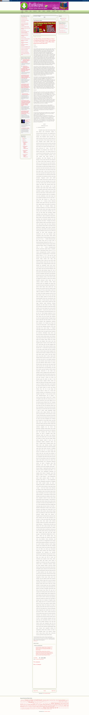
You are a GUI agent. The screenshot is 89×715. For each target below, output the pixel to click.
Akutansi (27, 700)
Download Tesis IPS (24, 17)
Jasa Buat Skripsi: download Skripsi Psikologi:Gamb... (25, 148)
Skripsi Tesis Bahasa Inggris (25, 26)
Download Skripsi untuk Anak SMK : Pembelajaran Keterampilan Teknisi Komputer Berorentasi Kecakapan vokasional (25, 61)
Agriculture (22, 700)
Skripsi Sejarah (23, 21)
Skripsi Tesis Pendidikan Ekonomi (59, 706)
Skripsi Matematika (31, 704)
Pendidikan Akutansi (61, 702)
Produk (40, 703)
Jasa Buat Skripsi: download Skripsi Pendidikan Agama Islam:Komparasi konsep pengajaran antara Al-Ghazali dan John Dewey (25, 112)
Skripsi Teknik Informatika (24, 23)
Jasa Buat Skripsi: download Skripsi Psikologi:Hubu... (25, 152)
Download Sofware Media (62, 32)
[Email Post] (39, 657)
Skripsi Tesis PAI (23, 37)
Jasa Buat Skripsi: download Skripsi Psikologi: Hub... (25, 143)
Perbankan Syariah (35, 703)
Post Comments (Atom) (46, 693)
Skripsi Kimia (26, 704)
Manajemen (31, 702)
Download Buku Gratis (53, 700)
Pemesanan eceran (48, 702)
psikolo (42, 703)
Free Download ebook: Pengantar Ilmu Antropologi (25, 94)
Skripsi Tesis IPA (23, 30)
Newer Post (36, 690)
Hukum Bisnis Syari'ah (63, 701)
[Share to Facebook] (44, 657)
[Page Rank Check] (63, 18)
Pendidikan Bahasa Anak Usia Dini (27, 703)
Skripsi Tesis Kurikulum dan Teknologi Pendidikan (25, 32)
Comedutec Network (47, 711)
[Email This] (41, 657)
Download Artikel (61, 24)
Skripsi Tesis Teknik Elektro (25, 52)
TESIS (22, 12)
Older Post (53, 690)
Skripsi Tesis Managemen (60, 705)
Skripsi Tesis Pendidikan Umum (25, 46)
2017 (23, 137)
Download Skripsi (30, 701)
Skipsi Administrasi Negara (25, 20)
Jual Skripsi (26, 702)
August (24, 138)
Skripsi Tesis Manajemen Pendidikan (30, 706)
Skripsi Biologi (63, 703)
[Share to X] (43, 657)
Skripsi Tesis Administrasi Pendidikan (55, 704)
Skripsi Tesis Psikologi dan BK (50, 707)
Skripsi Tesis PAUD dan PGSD (25, 38)
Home (45, 690)
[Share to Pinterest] (45, 657)
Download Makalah (61, 27)
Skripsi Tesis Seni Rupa (24, 49)
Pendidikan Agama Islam (54, 702)
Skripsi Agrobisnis (55, 703)
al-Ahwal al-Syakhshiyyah (40, 659)
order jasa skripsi (44, 702)
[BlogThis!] (42, 657)
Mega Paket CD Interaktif (38, 702)
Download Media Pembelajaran (63, 28)
